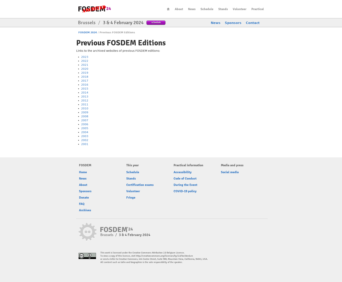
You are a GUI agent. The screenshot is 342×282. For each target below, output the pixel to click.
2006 (84, 124)
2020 (84, 68)
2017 (84, 80)
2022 (84, 60)
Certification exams (140, 185)
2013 (84, 96)
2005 (84, 128)
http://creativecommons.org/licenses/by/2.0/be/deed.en (164, 255)
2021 (84, 64)
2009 (84, 112)
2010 (84, 108)
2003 (84, 136)
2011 (84, 104)
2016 (84, 84)
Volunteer (239, 9)
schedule (156, 22)
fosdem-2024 (94, 9)
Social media (230, 172)
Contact (253, 23)
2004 (84, 132)
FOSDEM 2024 (87, 32)
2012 (84, 100)
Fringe (130, 198)
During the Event (185, 185)
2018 (84, 76)
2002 (84, 140)
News (192, 9)
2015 (84, 88)
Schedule (206, 9)
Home (168, 9)
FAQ (82, 204)
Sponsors (233, 23)
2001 (84, 144)
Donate (84, 198)
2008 (84, 116)
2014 (84, 92)
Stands (223, 9)
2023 (84, 56)
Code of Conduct (185, 179)
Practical (257, 9)
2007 (84, 120)
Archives (85, 210)
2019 (84, 72)
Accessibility (183, 172)
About (179, 9)
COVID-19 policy (185, 191)
